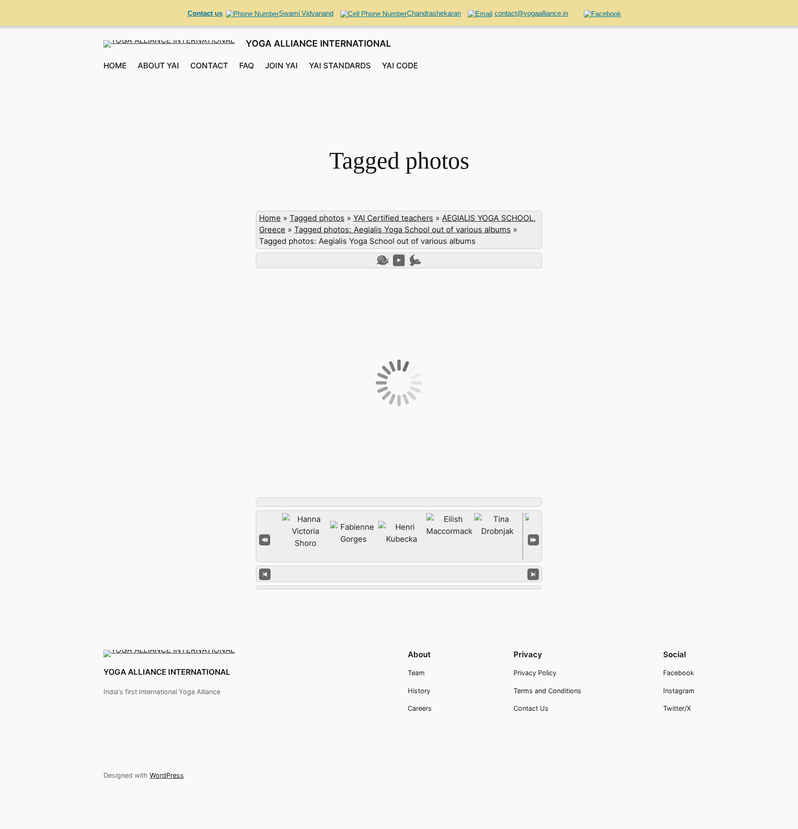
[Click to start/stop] (399, 573)
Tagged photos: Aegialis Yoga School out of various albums (402, 229)
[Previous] (265, 574)
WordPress (167, 775)
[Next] (533, 574)
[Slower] (382, 260)
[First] (264, 539)
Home (270, 218)
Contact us (205, 13)
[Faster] (415, 260)
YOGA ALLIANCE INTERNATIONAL (318, 43)
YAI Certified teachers (393, 218)
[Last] (533, 539)
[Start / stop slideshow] (399, 260)
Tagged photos (317, 218)
